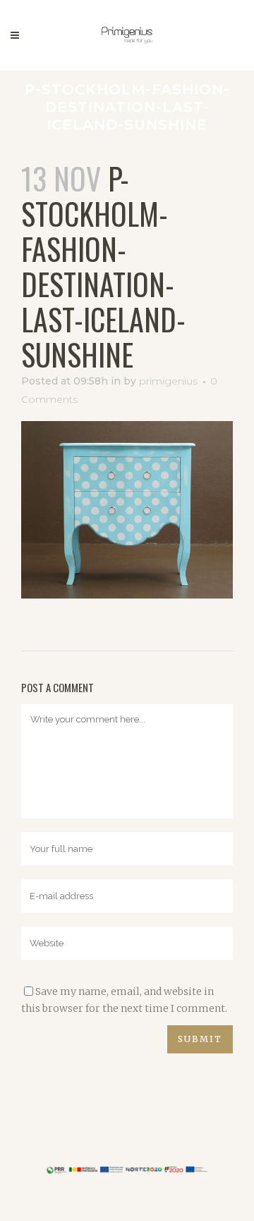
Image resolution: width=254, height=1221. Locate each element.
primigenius (168, 381)
